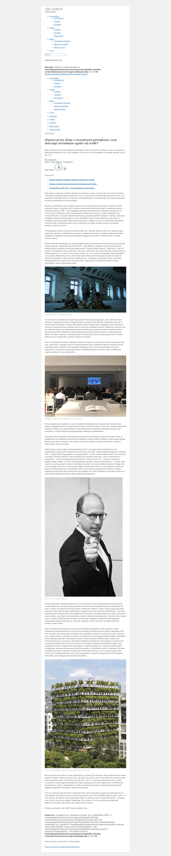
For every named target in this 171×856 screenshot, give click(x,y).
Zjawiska (57, 33)
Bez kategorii (50, 159)
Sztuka (52, 28)
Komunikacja (59, 18)
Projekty (57, 21)
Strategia (57, 25)
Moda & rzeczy (60, 47)
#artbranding (50, 74)
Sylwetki (57, 30)
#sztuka (59, 74)
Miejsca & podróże (61, 44)
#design (66, 74)
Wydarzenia (58, 36)
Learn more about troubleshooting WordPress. (62, 847)
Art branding (54, 16)
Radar (51, 39)
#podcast (83, 74)
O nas (51, 51)
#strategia (74, 74)
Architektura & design (62, 41)
